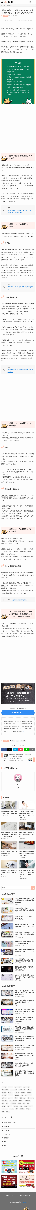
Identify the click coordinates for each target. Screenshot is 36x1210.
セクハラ (10, 1087)
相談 (3, 1103)
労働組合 (17, 1092)
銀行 (11, 79)
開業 (13, 741)
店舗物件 (10, 1098)
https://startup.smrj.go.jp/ (19, 600)
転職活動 (11, 1109)
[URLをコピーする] (32, 749)
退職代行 (6, 1126)
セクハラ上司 (18, 1087)
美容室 (19, 1103)
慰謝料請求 (22, 1098)
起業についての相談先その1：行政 (18, 69)
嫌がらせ (4, 1095)
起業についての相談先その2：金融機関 (19, 77)
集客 (3, 1111)
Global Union (24, 1202)
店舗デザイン (28, 1095)
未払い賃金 (4, 1100)
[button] (4, 749)
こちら (23, 731)
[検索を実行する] (33, 888)
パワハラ (29, 1089)
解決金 (3, 1106)
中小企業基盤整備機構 (16, 87)
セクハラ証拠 (13, 1089)
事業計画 (4, 1092)
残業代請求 (27, 1100)
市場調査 (17, 1095)
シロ (18, 784)
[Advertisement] (18, 128)
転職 (5, 1145)
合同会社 (23, 1092)
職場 (24, 1103)
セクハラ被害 (5, 1089)
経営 (7, 1103)
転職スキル (4, 1109)
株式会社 (21, 1100)
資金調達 (16, 1106)
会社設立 (23, 741)
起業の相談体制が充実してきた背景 (18, 66)
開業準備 (22, 1109)
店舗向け (4, 1098)
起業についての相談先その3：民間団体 (19, 85)
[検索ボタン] (30, 2)
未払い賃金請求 (13, 1100)
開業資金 (28, 1109)
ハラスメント (22, 1089)
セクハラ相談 (26, 1087)
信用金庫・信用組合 (16, 82)
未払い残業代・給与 (9, 1123)
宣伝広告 (10, 1095)
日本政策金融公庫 (15, 74)
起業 (18, 741)
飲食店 (7, 1111)
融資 (28, 1103)
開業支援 (6, 15)
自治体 (12, 72)
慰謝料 (16, 1098)
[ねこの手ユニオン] (7, 2)
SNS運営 (4, 1087)
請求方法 (9, 1106)
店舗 (22, 1095)
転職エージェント (28, 1106)
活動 (5, 1141)
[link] (18, 788)
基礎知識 (29, 1092)
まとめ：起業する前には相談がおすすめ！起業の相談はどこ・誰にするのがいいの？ (19, 92)
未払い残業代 (30, 1098)
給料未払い (13, 1103)
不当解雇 (6, 1130)
